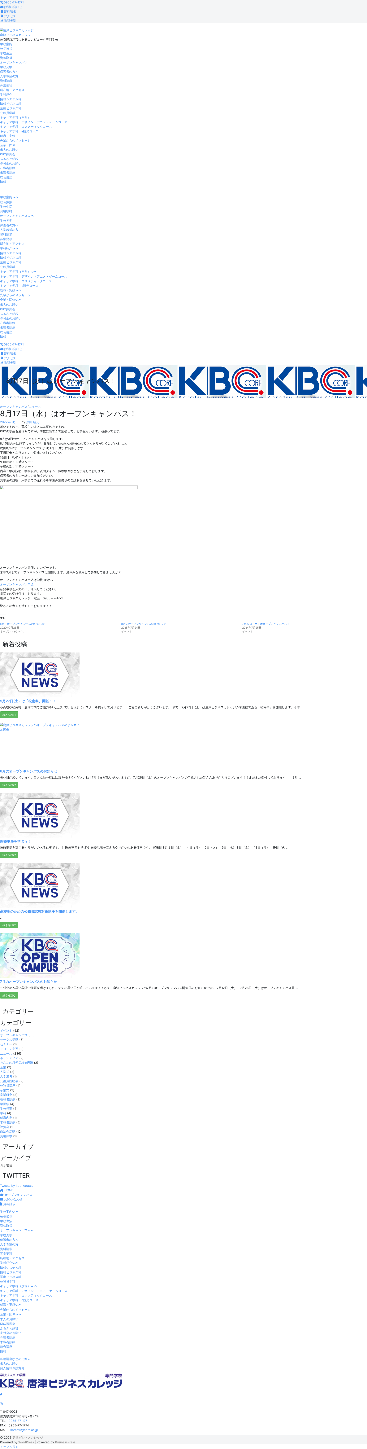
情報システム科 (10, 99)
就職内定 (6, 1118)
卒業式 (4, 1090)
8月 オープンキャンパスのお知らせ (22, 623)
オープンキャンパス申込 (17, 584)
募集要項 (6, 85)
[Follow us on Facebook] (1, 1395)
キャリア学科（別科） (15, 117)
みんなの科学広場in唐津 (16, 1063)
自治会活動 (7, 1131)
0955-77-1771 (14, 2)
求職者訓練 (7, 172)
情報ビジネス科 (10, 104)
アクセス (10, 16)
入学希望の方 (9, 76)
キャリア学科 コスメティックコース (26, 127)
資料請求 (10, 11)
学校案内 (6, 44)
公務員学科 (7, 113)
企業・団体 (7, 145)
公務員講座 (7, 1085)
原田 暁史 (32, 422)
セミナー (6, 1044)
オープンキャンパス (14, 62)
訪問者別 (10, 21)
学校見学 (6, 67)
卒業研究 (6, 1095)
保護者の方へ (9, 71)
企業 (3, 1067)
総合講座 (6, 177)
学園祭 (4, 1104)
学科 (3, 1113)
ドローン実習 (9, 1049)
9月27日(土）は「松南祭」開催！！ (28, 701)
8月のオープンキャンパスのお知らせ (143, 623)
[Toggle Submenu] (15, 197)
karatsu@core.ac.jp (24, 1430)
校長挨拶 (6, 48)
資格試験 (6, 1136)
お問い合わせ (13, 7)
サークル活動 (9, 1040)
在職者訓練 (7, 168)
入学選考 (6, 1076)
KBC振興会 (7, 154)
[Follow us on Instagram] (1, 1404)
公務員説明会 (9, 1081)
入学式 (4, 1072)
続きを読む (9, 714)
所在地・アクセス (12, 90)
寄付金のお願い (10, 163)
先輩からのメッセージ (15, 140)
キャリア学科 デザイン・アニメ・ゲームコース (33, 122)
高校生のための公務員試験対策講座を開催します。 (39, 911)
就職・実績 (7, 136)
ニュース (35, 407)
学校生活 (6, 53)
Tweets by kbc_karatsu (16, 1186)
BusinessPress (65, 1442)
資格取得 (6, 58)
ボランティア (9, 1058)
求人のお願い (9, 149)
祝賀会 (4, 1127)
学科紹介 (6, 94)
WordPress (26, 1442)
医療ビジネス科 (10, 108)
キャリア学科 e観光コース (19, 131)
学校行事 (6, 1108)
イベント (6, 1030)
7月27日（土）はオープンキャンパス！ (266, 623)
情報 (3, 182)
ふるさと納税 (9, 159)
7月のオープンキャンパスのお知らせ (28, 982)
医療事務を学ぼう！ (15, 841)
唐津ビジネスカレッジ (15, 35)
